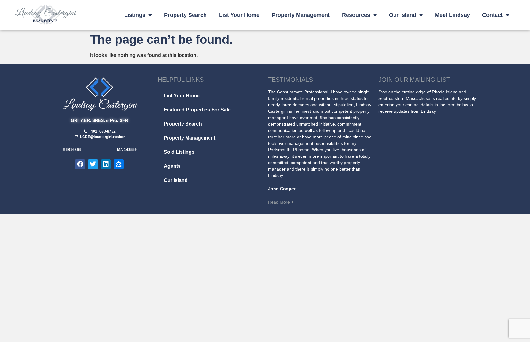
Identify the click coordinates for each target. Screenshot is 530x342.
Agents (172, 166)
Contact (492, 15)
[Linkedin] (106, 164)
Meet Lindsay (452, 15)
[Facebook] (80, 164)
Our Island (402, 15)
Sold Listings (179, 152)
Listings (134, 15)
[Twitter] (93, 164)
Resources (356, 15)
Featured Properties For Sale (197, 109)
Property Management (301, 15)
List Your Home (239, 15)
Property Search (185, 15)
